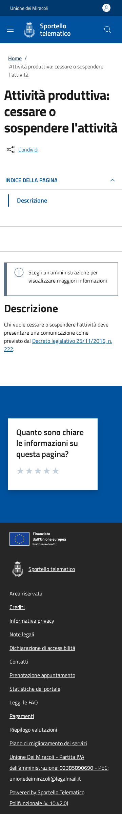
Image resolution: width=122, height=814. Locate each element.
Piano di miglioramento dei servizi (48, 743)
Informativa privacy (31, 621)
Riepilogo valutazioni (33, 729)
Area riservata (25, 593)
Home (15, 58)
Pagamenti (21, 716)
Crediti (17, 607)
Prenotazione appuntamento (42, 675)
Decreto (42, 341)
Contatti (18, 661)
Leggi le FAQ (23, 702)
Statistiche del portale (34, 689)
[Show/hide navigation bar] (10, 29)
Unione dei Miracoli (29, 8)
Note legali (21, 634)
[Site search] (108, 30)
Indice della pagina (31, 180)
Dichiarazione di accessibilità (42, 648)
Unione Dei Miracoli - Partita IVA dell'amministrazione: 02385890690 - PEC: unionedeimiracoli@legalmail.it (58, 768)
